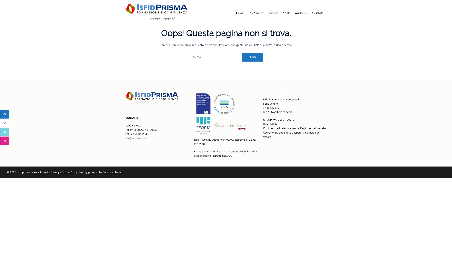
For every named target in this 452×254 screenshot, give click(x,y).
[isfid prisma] (156, 13)
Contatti (318, 13)
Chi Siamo (256, 13)
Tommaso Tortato (113, 172)
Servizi (273, 13)
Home (239, 13)
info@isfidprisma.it (136, 138)
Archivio (301, 13)
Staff (286, 13)
